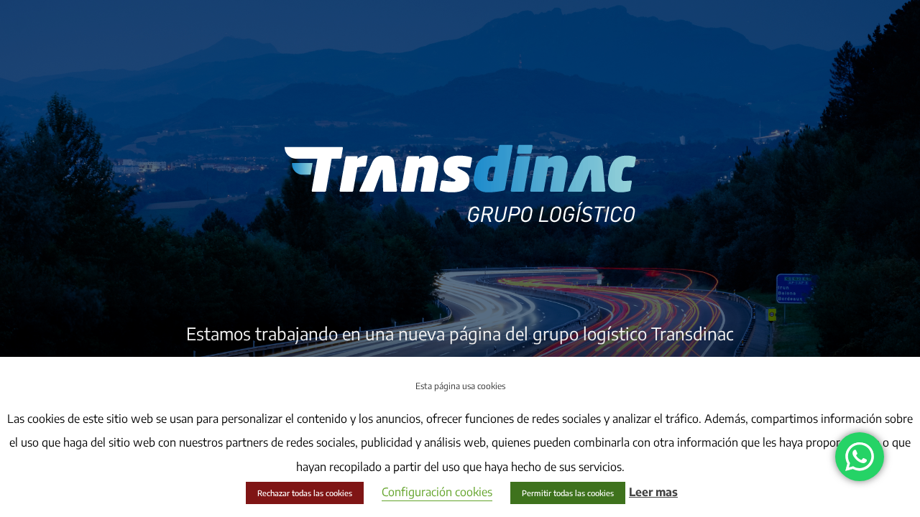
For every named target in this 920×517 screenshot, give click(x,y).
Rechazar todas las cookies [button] (304, 493)
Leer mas (653, 492)
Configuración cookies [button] (437, 492)
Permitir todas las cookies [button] (568, 493)
